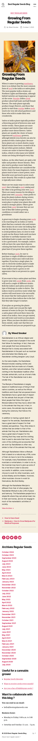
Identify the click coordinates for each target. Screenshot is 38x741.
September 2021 (9, 623)
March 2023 (7, 576)
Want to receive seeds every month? (19, 684)
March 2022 (7, 605)
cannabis (19, 195)
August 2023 (7, 561)
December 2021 (8, 614)
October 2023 (8, 555)
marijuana (28, 84)
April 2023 (6, 573)
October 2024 (8, 552)
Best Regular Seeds (19, 13)
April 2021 (6, 638)
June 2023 (6, 567)
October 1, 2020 (28, 27)
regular (21, 108)
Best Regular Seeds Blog (19, 4)
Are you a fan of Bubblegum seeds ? (18, 688)
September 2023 (9, 558)
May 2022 (6, 599)
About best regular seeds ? (11, 737)
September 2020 (9, 659)
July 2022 (6, 594)
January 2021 (8, 647)
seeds (28, 98)
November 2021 (8, 617)
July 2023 (6, 564)
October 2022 (8, 591)
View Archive (8, 508)
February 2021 (8, 644)
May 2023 (6, 570)
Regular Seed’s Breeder (13, 679)
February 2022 (8, 608)
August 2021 (7, 626)
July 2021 (6, 629)
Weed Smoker (13, 27)
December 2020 (9, 650)
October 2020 (8, 656)
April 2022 (6, 602)
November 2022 (9, 588)
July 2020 (6, 665)
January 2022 (8, 611)
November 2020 (9, 653)
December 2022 (9, 585)
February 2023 (8, 579)
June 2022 (6, 596)
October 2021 (7, 620)
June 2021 (6, 632)
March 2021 (7, 641)
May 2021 (6, 635)
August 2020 (7, 662)
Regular (16, 98)
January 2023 (8, 582)
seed (10, 88)
